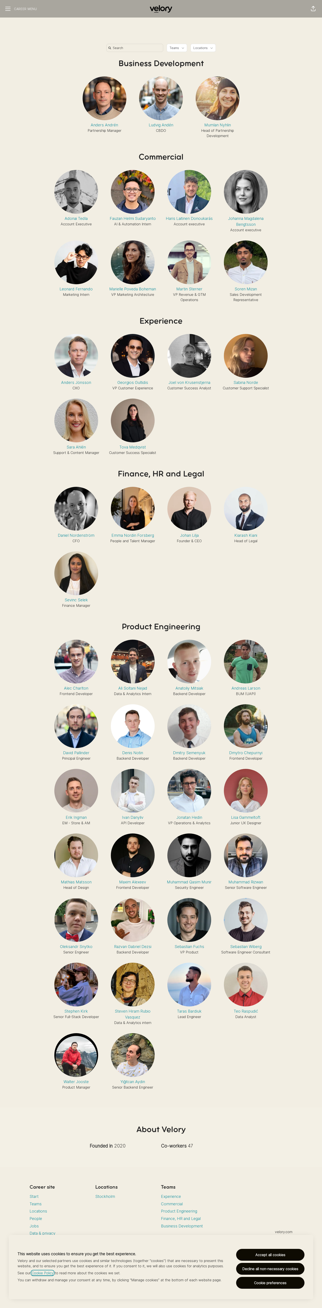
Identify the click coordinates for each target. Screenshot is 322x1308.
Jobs (34, 1226)
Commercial (161, 157)
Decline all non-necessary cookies (270, 1269)
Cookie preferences (270, 1283)
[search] (135, 48)
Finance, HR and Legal (161, 474)
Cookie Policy (43, 1273)
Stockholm (105, 1196)
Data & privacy (42, 1233)
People (36, 1218)
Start (34, 1196)
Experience (161, 321)
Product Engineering (161, 627)
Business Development (161, 64)
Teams (36, 1204)
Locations (38, 1211)
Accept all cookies (270, 1255)
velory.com (283, 1232)
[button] (313, 9)
